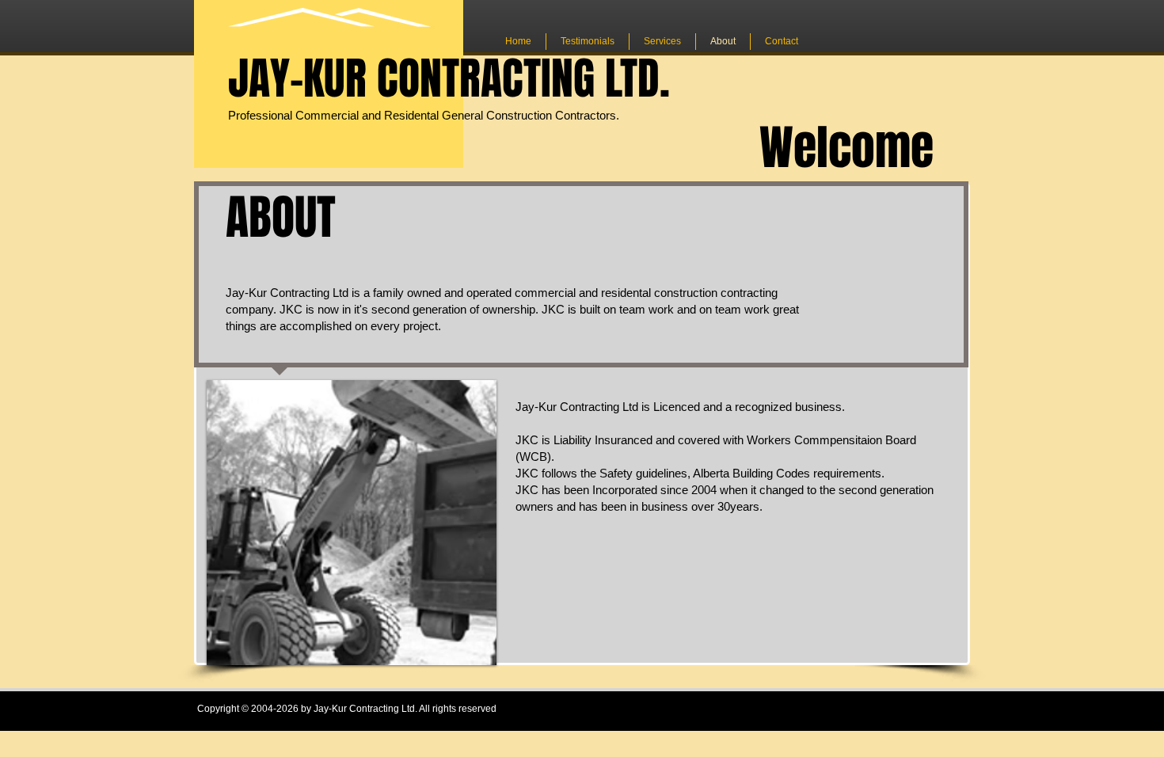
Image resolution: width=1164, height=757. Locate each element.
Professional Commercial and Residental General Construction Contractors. (423, 115)
